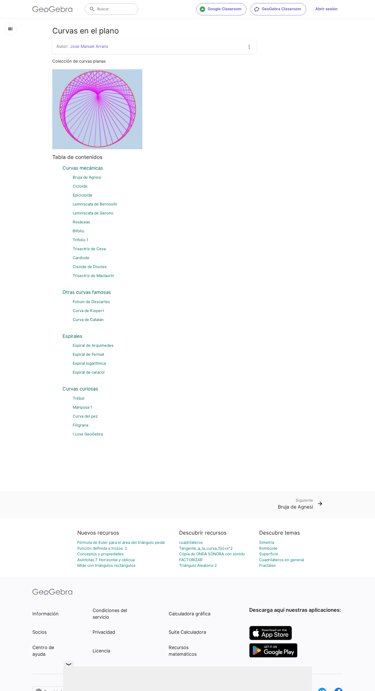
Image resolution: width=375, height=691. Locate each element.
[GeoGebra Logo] (52, 9)
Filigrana (80, 425)
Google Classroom (224, 8)
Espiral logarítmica (89, 363)
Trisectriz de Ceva (89, 248)
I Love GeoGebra (88, 434)
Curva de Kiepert (88, 310)
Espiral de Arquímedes (93, 345)
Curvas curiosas (80, 388)
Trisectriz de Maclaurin (93, 275)
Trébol (78, 398)
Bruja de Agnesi (87, 177)
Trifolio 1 (80, 239)
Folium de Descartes (91, 301)
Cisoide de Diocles (90, 266)
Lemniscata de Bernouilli (95, 204)
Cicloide (80, 186)
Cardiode (81, 257)
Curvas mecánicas (82, 168)
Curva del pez (85, 416)
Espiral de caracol (89, 372)
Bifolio (78, 230)
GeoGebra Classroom (281, 8)
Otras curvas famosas (86, 292)
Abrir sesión (326, 8)
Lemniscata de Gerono (93, 213)
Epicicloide (82, 195)
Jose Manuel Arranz (89, 46)
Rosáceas (81, 222)
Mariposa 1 (82, 407)
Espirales (72, 336)
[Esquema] (10, 28)
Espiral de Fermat (88, 354)
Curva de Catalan (88, 319)
